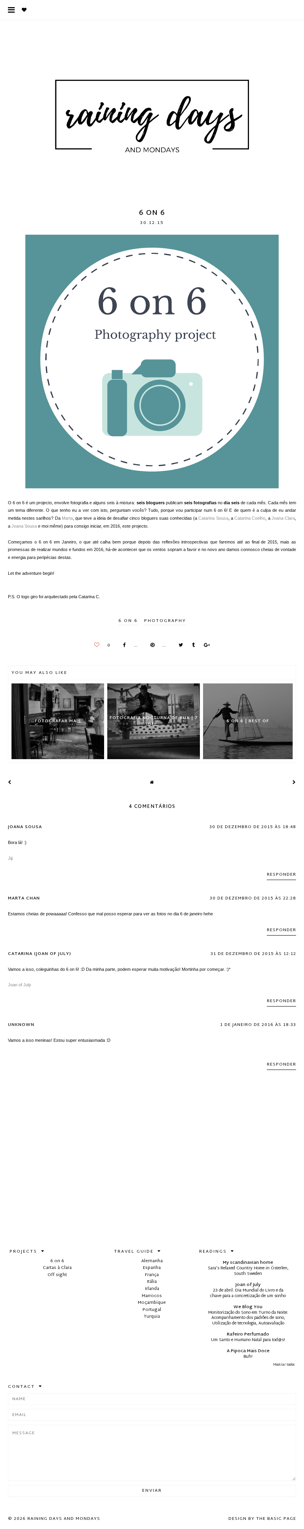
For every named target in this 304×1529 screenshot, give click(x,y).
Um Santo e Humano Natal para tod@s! (248, 1340)
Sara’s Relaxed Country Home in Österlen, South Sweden (248, 1271)
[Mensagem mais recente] (9, 783)
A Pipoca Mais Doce (248, 1351)
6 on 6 (128, 621)
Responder (281, 874)
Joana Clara (283, 518)
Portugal (151, 1310)
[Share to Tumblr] (191, 645)
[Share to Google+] (205, 645)
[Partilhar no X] (179, 645)
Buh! (248, 1357)
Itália (152, 1282)
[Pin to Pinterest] (150, 645)
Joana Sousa (24, 526)
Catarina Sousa (213, 518)
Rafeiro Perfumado (248, 1334)
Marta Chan (24, 898)
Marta (67, 518)
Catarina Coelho (249, 518)
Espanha (152, 1268)
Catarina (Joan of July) (39, 954)
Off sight (57, 1275)
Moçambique (152, 1303)
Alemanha (152, 1261)
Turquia (152, 1316)
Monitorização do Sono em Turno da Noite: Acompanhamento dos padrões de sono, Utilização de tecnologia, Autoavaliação (248, 1318)
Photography (165, 621)
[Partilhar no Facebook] (122, 645)
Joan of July (19, 984)
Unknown (21, 1025)
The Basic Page (276, 1519)
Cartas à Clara (57, 1268)
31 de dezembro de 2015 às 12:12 (253, 954)
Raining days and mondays (63, 1519)
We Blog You (248, 1307)
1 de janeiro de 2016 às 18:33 (258, 1025)
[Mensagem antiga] (294, 783)
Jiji (10, 858)
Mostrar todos (283, 1365)
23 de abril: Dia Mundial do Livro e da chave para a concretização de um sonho (248, 1293)
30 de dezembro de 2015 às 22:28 (253, 898)
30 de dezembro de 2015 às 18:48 (252, 827)
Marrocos (152, 1296)
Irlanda (152, 1289)
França (152, 1275)
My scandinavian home (248, 1263)
